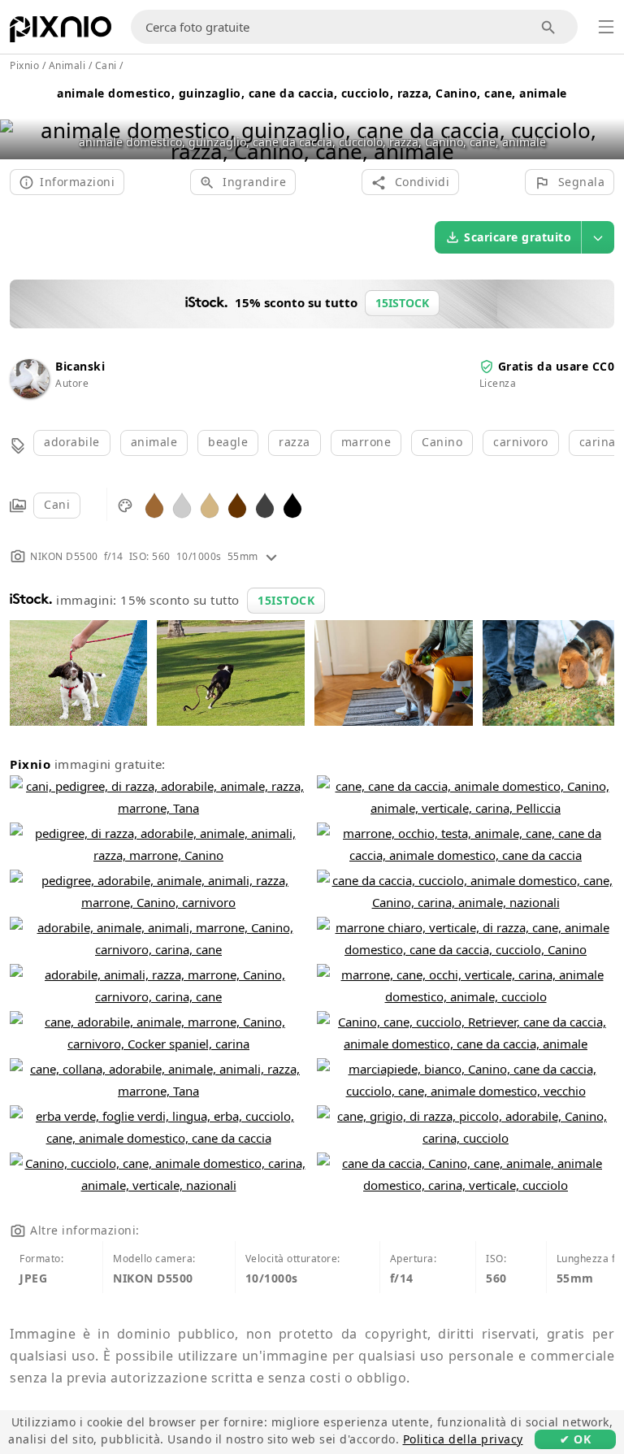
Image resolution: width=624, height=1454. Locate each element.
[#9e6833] (154, 504)
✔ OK (575, 1439)
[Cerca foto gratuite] (549, 27)
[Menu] (606, 27)
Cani (57, 504)
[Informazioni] (271, 556)
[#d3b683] (209, 504)
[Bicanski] (29, 393)
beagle (228, 441)
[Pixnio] (60, 32)
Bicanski (80, 366)
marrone (366, 441)
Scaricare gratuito (517, 237)
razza (294, 441)
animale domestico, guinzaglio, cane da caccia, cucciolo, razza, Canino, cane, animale (312, 93)
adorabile (72, 441)
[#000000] (292, 504)
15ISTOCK (286, 600)
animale (154, 441)
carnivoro (520, 441)
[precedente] (18, 119)
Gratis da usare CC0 (556, 366)
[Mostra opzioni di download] (598, 237)
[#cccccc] (182, 504)
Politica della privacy (463, 1439)
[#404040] (264, 504)
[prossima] (605, 119)
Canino (442, 441)
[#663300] (237, 504)
